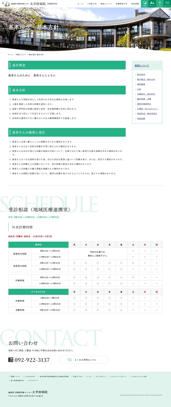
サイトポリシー (101, 376)
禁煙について (15, 376)
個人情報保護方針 (17, 380)
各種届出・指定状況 (146, 94)
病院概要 (141, 84)
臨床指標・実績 (144, 99)
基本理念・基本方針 (146, 79)
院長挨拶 (141, 74)
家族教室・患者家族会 (147, 113)
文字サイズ (152, 6)
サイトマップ (33, 380)
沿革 (139, 89)
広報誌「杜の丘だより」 (148, 108)
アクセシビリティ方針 (139, 376)
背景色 (144, 6)
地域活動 (141, 118)
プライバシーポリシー (119, 376)
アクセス (160, 6)
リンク (89, 376)
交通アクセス (78, 376)
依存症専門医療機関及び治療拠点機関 (54, 376)
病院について (142, 65)
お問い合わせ (167, 6)
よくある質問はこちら (86, 359)
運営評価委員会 (144, 104)
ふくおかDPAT (30, 376)
